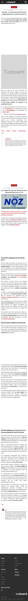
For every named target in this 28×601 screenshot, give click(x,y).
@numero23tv (9, 108)
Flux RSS (13, 599)
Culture (3, 569)
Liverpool (14, 131)
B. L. (10, 188)
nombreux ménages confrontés (9, 297)
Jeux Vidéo (3, 579)
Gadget (16, 565)
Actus (2, 558)
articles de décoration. (9, 319)
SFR (2, 133)
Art (1, 574)
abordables (17, 225)
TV (2, 590)
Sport (16, 569)
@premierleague (11, 110)
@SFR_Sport (6, 112)
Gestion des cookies (20, 599)
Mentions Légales (4, 599)
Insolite (16, 561)
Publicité (3, 581)
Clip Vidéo (3, 561)
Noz (2, 504)
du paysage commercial (16, 219)
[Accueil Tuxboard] (8, 2)
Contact (9, 599)
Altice (3, 131)
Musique (17, 575)
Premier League (22, 131)
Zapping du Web (18, 563)
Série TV (3, 584)
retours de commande (21, 275)
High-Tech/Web (5, 587)
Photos (2, 565)
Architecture (4, 572)
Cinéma (2, 563)
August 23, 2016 (21, 114)
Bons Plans (14, 7)
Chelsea (8, 131)
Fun (16, 558)
